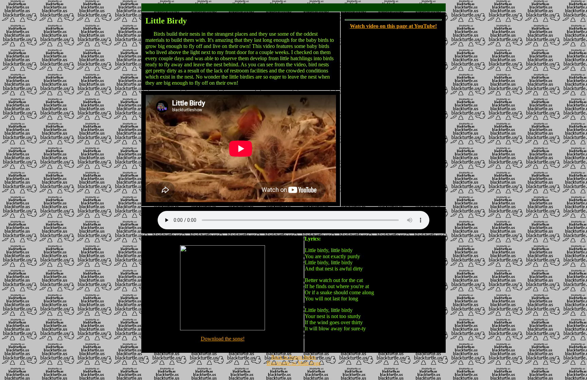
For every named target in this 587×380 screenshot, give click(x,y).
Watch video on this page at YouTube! (393, 26)
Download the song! (223, 339)
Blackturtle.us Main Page (294, 363)
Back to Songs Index (293, 357)
